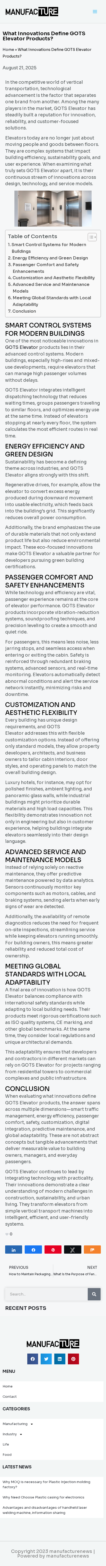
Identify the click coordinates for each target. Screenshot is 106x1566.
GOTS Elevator (21, 347)
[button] (32, 1359)
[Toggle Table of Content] (89, 237)
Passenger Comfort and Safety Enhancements (46, 268)
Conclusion (24, 311)
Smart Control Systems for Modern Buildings (49, 248)
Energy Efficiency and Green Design (50, 258)
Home (8, 49)
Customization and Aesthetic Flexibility (54, 278)
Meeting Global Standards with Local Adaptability (52, 301)
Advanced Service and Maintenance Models (51, 288)
